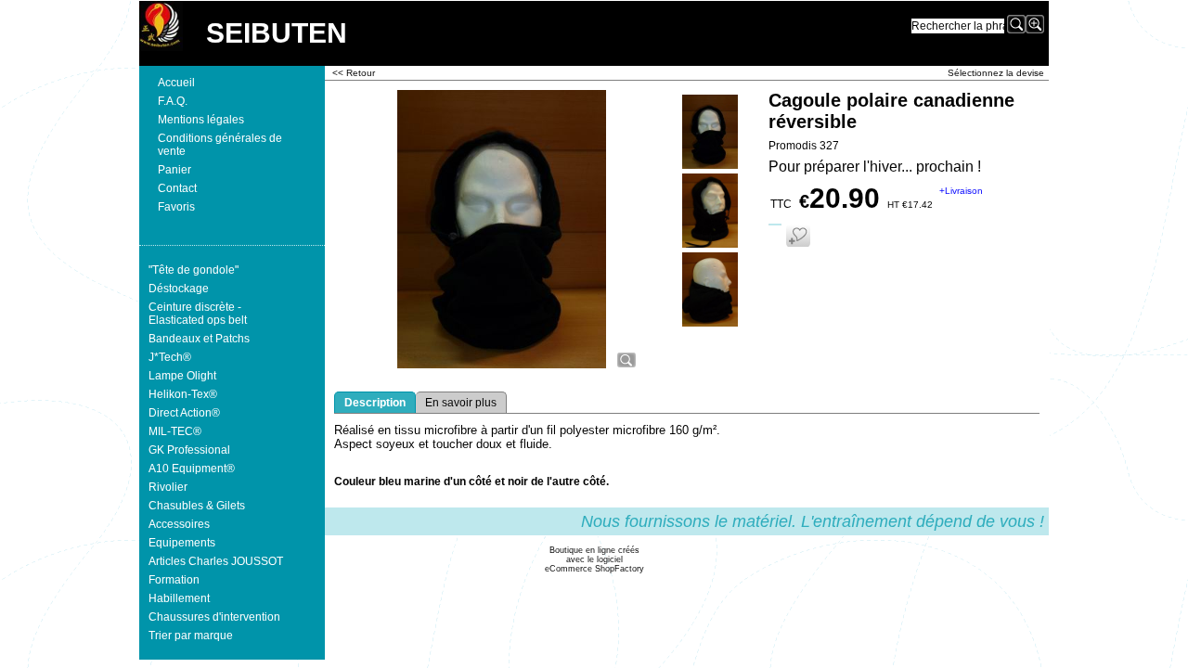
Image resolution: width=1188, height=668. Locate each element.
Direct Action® (184, 412)
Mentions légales (201, 119)
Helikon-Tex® (182, 394)
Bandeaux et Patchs (199, 338)
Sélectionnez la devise (996, 73)
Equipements (181, 542)
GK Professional (189, 449)
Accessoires (179, 524)
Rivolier (167, 487)
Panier (174, 169)
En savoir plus (461, 402)
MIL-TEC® (174, 431)
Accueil (176, 82)
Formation (174, 579)
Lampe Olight (182, 375)
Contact (177, 188)
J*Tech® (169, 357)
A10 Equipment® (191, 468)
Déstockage (178, 288)
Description (375, 402)
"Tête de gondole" (193, 269)
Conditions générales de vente (220, 145)
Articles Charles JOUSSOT (215, 561)
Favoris (176, 206)
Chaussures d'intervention (214, 616)
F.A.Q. (172, 101)
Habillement (179, 598)
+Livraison (961, 191)
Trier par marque (190, 635)
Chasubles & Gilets (196, 505)
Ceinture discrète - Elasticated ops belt (197, 314)
